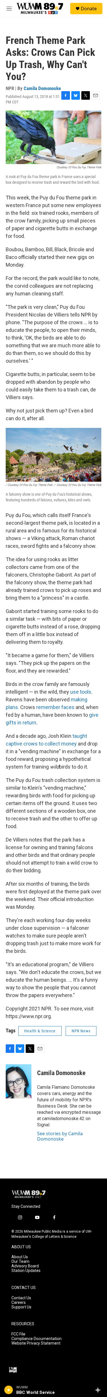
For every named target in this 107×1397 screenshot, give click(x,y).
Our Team (20, 1261)
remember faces (55, 707)
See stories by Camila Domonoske (60, 1136)
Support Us (21, 1307)
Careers (18, 1302)
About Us (19, 1257)
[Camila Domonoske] (18, 1081)
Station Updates (26, 1271)
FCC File (18, 1334)
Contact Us (21, 1298)
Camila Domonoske (42, 88)
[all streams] (99, 1390)
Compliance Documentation (36, 1339)
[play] (8, 1390)
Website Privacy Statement (35, 1343)
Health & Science (40, 1031)
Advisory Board (25, 1266)
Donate (89, 8)
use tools (80, 692)
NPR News (81, 1031)
